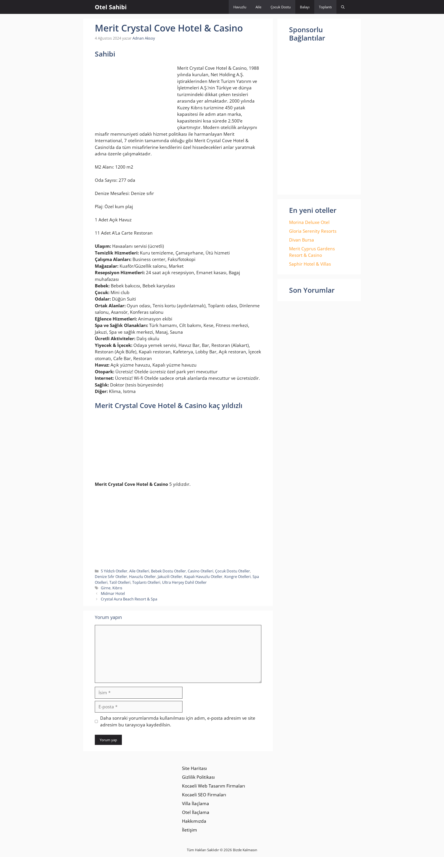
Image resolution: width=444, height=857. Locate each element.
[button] (342, 7)
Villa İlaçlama (195, 803)
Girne (106, 587)
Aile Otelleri (139, 571)
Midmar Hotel (113, 593)
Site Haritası (194, 768)
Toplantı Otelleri (146, 582)
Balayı (305, 7)
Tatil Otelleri (119, 582)
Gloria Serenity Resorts (312, 231)
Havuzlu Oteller (142, 576)
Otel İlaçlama (195, 812)
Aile (258, 7)
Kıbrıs (117, 587)
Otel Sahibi (111, 7)
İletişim (189, 830)
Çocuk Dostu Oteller (232, 571)
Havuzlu (239, 7)
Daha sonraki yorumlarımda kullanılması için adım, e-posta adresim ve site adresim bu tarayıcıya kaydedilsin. (177, 721)
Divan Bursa (301, 240)
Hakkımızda (194, 821)
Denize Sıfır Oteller (111, 576)
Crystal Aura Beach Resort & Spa (129, 599)
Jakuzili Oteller (170, 576)
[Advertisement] (134, 95)
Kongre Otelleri (237, 576)
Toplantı (325, 7)
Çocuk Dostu (281, 7)
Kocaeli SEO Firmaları (204, 795)
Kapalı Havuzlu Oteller (203, 576)
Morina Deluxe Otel (309, 222)
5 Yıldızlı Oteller (114, 571)
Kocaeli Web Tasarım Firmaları (213, 786)
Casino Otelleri (200, 571)
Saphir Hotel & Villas (310, 264)
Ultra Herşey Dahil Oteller (184, 582)
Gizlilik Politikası (198, 777)
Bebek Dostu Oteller (168, 571)
